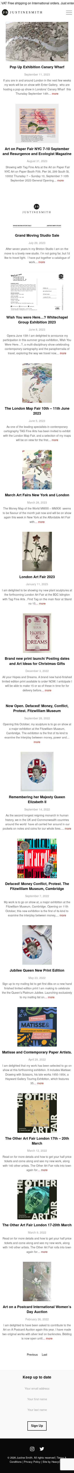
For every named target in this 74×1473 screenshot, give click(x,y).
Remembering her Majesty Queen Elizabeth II (37, 799)
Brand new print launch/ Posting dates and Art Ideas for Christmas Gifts (37, 661)
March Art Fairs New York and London (37, 494)
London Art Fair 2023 (37, 576)
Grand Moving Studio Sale (37, 235)
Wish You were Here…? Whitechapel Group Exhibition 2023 (37, 320)
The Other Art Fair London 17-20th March (37, 1224)
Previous (32, 1354)
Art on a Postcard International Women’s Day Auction (37, 1309)
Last (44, 1354)
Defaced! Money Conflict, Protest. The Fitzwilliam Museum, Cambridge (37, 886)
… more (53, 93)
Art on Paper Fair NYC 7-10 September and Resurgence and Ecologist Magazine (37, 151)
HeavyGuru (58, 1462)
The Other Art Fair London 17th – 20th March (37, 1141)
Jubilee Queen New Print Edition (37, 970)
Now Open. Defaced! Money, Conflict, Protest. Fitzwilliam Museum (37, 708)
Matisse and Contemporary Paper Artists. (37, 1052)
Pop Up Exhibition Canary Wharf (37, 66)
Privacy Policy (32, 1462)
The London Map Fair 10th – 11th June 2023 (37, 411)
